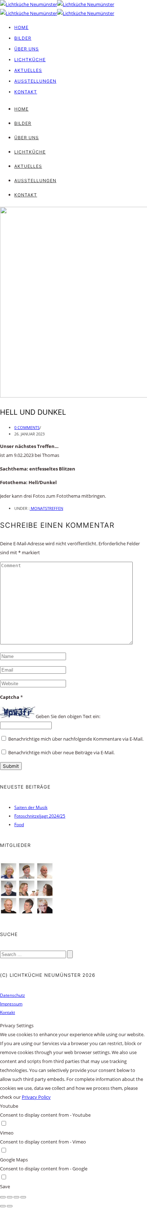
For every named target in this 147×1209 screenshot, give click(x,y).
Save (5, 1186)
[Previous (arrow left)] (3, 1206)
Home (21, 27)
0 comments (27, 427)
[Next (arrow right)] (9, 1206)
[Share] (9, 1197)
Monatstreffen (46, 508)
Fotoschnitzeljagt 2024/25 (39, 816)
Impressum (11, 1004)
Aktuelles (28, 70)
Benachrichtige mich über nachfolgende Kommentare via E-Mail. (75, 739)
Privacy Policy (36, 1097)
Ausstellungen (35, 81)
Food (19, 825)
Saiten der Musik (30, 807)
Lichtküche (30, 59)
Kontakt (25, 91)
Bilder (22, 38)
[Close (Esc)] (3, 1197)
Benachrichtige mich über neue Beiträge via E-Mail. (61, 752)
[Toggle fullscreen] (16, 1197)
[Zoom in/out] (23, 1197)
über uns (26, 49)
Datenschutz (12, 995)
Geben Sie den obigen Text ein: (68, 716)
